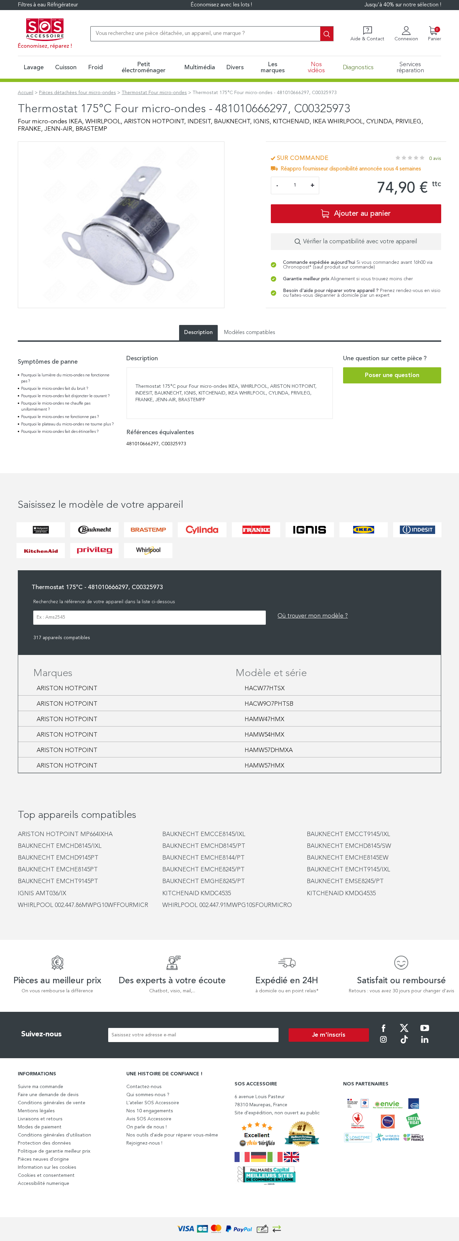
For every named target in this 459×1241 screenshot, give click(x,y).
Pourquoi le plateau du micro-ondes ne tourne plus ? (67, 424)
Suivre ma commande (40, 1086)
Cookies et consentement (46, 1175)
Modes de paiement (39, 1127)
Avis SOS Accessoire (148, 1119)
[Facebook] (383, 1032)
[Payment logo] (229, 1229)
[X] (404, 1032)
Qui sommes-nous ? (147, 1094)
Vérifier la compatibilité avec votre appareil (360, 242)
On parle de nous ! (146, 1127)
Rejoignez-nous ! (144, 1143)
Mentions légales (36, 1111)
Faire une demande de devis (48, 1094)
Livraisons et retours (40, 1119)
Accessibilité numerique (43, 1183)
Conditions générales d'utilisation (54, 1135)
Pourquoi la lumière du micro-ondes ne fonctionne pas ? (65, 378)
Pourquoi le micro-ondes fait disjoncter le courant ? (65, 396)
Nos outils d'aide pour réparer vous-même (172, 1135)
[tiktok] (404, 1044)
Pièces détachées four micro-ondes (77, 92)
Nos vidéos (316, 67)
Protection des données (44, 1143)
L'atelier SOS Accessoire (152, 1103)
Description (198, 332)
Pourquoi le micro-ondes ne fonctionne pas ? (60, 417)
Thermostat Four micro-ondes (154, 92)
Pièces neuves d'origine (43, 1159)
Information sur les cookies (47, 1167)
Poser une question (392, 375)
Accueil (25, 92)
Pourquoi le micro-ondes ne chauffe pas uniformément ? (55, 407)
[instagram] (383, 1044)
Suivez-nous (41, 1034)
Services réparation (410, 67)
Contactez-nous (144, 1086)
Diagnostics (358, 68)
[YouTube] (424, 1032)
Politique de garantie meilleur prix (54, 1151)
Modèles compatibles (249, 332)
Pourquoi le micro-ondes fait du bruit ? (54, 389)
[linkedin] (424, 1044)
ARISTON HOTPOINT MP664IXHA (65, 834)
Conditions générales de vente (51, 1103)
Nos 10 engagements (149, 1111)
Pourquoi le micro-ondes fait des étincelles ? (59, 432)
